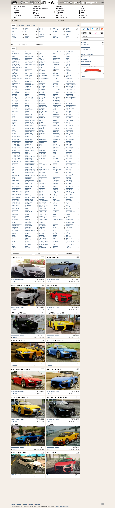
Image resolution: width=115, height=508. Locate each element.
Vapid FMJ (68, 136)
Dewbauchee (28, 155)
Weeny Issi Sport (69, 224)
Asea (13, 109)
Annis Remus (15, 100)
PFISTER (54, 108)
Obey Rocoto (55, 73)
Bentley (13, 33)
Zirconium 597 (69, 238)
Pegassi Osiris (56, 122)
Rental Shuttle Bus (56, 200)
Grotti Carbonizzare (43, 75)
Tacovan (68, 53)
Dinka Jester (28, 178)
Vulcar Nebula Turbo (70, 211)
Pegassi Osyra (56, 123)
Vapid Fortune (69, 142)
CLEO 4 (15, 8)
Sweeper (54, 247)
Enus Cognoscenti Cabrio (30, 221)
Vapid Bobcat (69, 114)
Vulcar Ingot (68, 208)
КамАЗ (67, 36)
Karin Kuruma (42, 194)
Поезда (60, 15)
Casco (26, 67)
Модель (13, 48)
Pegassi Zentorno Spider (58, 137)
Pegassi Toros (56, 130)
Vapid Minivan (69, 158)
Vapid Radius (69, 164)
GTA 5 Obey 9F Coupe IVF (55, 341)
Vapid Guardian (69, 148)
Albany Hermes (15, 69)
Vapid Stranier (69, 189)
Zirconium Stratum (70, 241)
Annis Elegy (14, 89)
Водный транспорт (62, 17)
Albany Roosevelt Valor (17, 78)
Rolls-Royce (55, 37)
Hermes (40, 136)
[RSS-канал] (102, 28)
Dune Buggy (28, 203)
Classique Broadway (29, 81)
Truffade (68, 73)
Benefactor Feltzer (16, 139)
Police (54, 156)
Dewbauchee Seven (29, 166)
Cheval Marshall (28, 75)
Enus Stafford (28, 228)
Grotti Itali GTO (42, 83)
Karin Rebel (41, 197)
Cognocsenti (28, 83)
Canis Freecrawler (29, 56)
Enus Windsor (28, 231)
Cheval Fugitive (28, 73)
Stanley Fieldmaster (57, 231)
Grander (40, 65)
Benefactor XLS (15, 163)
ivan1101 (15, 477)
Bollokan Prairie (15, 175)
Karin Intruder (42, 192)
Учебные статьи (36, 15)
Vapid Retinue (69, 167)
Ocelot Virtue (55, 94)
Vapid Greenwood (70, 147)
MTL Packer (41, 235)
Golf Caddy (41, 64)
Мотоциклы (60, 8)
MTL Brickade (42, 224)
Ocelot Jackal (55, 80)
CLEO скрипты (84, 10)
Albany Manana (15, 72)
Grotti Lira (41, 84)
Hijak (40, 137)
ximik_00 (14, 281)
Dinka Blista (28, 174)
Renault (54, 36)
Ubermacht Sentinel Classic (71, 90)
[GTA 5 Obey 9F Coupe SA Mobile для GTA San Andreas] (28, 380)
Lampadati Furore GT (43, 214)
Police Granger (56, 161)
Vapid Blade (68, 112)
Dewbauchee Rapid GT (30, 163)
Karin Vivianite (42, 206)
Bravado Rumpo (15, 205)
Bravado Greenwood (16, 194)
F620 (26, 235)
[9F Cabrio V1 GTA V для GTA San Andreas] (63, 268)
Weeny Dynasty (69, 219)
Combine (27, 94)
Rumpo (54, 208)
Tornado (68, 64)
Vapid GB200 (69, 144)
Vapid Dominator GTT (70, 133)
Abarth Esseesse (15, 53)
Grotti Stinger (42, 90)
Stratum (54, 236)
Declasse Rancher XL (30, 130)
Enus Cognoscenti (29, 219)
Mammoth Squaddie (57, 51)
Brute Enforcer (15, 221)
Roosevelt (55, 205)
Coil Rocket (27, 90)
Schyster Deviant (56, 217)
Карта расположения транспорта (40, 8)
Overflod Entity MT (56, 100)
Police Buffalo (55, 158)
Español (31, 504)
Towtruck (68, 65)
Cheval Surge (28, 78)
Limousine (41, 222)
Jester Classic (42, 172)
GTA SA (27, 36)
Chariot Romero (28, 69)
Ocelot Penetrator (56, 89)
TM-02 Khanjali (69, 51)
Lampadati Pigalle (43, 217)
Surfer (54, 244)
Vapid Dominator (69, 130)
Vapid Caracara (69, 120)
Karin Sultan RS (42, 202)
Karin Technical (42, 203)
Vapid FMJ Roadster (70, 137)
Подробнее (92, 79)
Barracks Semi (15, 134)
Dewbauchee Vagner (29, 172)
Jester (40, 170)
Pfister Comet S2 (56, 145)
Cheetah (27, 70)
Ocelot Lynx (55, 86)
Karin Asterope (42, 181)
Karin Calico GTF (42, 184)
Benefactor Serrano (16, 152)
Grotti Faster (41, 80)
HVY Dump (41, 114)
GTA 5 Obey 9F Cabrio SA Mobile (57, 397)
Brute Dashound (15, 219)
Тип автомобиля (20, 25)
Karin (40, 180)
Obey (54, 67)
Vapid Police (68, 161)
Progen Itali (55, 184)
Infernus (40, 159)
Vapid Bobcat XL (69, 116)
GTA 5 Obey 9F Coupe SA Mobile (21, 369)
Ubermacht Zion (69, 95)
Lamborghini (41, 34)
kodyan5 (49, 281)
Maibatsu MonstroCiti (43, 239)
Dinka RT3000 (28, 186)
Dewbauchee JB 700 (29, 158)
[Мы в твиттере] (92, 28)
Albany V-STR (15, 80)
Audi (13, 29)
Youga (67, 230)
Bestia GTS (14, 166)
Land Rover (41, 36)
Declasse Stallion (29, 136)
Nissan (54, 33)
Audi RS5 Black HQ (85, 64)
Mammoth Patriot (42, 247)
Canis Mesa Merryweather (30, 61)
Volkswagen (68, 31)
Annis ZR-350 (15, 106)
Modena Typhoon (56, 58)
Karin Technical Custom (44, 205)
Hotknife (40, 144)
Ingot (40, 161)
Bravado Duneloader (16, 188)
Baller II (13, 128)
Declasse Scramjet (29, 134)
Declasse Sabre (28, 133)
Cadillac (13, 36)
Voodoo (67, 205)
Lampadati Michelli (43, 216)
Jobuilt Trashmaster (43, 177)
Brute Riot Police (15, 225)
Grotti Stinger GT (42, 92)
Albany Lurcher (15, 70)
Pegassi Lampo (56, 117)
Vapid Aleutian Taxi (70, 106)
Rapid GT (55, 195)
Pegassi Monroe (56, 120)
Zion (67, 235)
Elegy (26, 208)
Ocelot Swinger (56, 92)
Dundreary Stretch (29, 200)
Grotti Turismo (42, 94)
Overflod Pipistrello (57, 105)
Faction (27, 241)
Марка (13, 25)
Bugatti (13, 34)
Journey (40, 178)
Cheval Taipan (28, 80)
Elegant (27, 206)
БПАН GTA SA (36, 13)
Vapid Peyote (69, 159)
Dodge (26, 28)
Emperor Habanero (29, 213)
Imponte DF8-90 (42, 150)
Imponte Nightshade (43, 155)
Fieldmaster (27, 247)
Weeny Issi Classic (70, 222)
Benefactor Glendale (16, 141)
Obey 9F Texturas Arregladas (20, 285)
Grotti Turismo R (42, 95)
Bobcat (13, 174)
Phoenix (54, 153)
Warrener (68, 216)
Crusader (27, 103)
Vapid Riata (68, 169)
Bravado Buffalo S (15, 184)
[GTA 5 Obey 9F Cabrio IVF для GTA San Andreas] (28, 408)
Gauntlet (41, 62)
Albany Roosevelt (15, 76)
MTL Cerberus (42, 227)
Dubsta (26, 192)
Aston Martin (14, 28)
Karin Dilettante (42, 186)
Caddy (13, 246)
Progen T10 (55, 188)
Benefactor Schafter (16, 147)
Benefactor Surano (16, 159)
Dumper (27, 194)
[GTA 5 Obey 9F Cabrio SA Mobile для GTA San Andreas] (63, 408)
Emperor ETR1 (28, 211)
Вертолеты (60, 12)
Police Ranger (56, 166)
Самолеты (60, 13)
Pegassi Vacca (56, 133)
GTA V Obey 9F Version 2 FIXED (21, 452)
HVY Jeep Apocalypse (44, 119)
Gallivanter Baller (42, 61)
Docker (26, 189)
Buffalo (13, 235)
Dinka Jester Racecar (30, 180)
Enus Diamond (28, 222)
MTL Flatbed (41, 231)
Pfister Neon (55, 150)
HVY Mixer (41, 122)
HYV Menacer (42, 133)
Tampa (67, 58)
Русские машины (36, 6)
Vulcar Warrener (69, 213)
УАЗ (67, 37)
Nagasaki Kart (56, 64)
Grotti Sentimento (42, 87)
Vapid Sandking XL (70, 175)
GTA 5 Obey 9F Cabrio (54, 369)
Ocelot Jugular (56, 81)
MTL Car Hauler (42, 225)
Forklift (40, 53)
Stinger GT (55, 233)
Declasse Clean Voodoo (30, 119)
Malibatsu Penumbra (43, 244)
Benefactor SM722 (16, 145)
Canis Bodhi (28, 53)
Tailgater (68, 56)
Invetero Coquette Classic (44, 166)
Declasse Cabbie (29, 117)
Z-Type (67, 231)
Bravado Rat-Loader (16, 202)
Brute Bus (14, 216)
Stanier (54, 230)
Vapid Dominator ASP (70, 131)
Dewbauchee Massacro (30, 159)
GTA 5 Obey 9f (51, 452)
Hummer (41, 28)
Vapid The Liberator (70, 192)
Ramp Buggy (55, 192)
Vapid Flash (68, 141)
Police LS (55, 163)
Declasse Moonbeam (29, 128)
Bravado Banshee (15, 180)
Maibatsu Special (42, 242)
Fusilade (41, 56)
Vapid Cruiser (69, 128)
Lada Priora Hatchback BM (87, 54)
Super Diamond (56, 241)
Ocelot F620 (55, 78)
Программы (16, 12)
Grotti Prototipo (42, 86)
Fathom (27, 242)
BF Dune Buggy (15, 119)
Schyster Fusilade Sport (58, 219)
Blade (13, 170)
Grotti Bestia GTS (42, 70)
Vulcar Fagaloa (69, 206)
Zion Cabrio (68, 236)
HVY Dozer (41, 112)
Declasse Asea (28, 112)
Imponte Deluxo (42, 152)
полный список (92, 66)
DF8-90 (27, 106)
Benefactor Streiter (16, 156)
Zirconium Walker (70, 242)
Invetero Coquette (43, 164)
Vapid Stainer (69, 183)
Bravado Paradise (15, 200)
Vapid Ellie (68, 134)
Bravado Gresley (15, 195)
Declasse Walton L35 (29, 148)
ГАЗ (67, 34)
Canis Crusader (28, 54)
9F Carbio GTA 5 (16, 257)
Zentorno (68, 233)
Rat (53, 197)
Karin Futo (41, 189)
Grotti (40, 69)
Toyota (67, 29)
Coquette (27, 100)
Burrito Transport (15, 242)
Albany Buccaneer (16, 59)
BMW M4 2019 (84, 42)
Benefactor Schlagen (16, 148)
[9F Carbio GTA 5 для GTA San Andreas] (28, 268)
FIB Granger (28, 239)
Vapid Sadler (69, 170)
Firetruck (41, 51)
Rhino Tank (55, 203)
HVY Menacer (42, 120)
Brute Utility (14, 231)
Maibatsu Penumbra (43, 241)
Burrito (13, 241)
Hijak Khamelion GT (43, 141)
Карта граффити (36, 10)
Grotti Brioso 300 (42, 73)
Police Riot (55, 167)
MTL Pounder (42, 236)
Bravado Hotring (15, 199)
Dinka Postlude (28, 183)
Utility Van (68, 100)
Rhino (54, 202)
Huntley (40, 147)
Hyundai (41, 29)
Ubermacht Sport (69, 94)
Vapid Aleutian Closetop (71, 105)
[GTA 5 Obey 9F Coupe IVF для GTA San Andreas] (63, 352)
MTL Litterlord (42, 233)
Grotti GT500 (41, 81)
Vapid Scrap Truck (70, 178)
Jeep (40, 31)
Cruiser (27, 101)
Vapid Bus (68, 119)
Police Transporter (56, 174)
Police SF (55, 170)
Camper (13, 249)
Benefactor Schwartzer (16, 150)
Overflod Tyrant (56, 106)
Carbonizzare (28, 65)
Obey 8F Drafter (56, 69)
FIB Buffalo (27, 238)
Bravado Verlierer (15, 208)
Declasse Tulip (28, 142)
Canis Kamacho (28, 58)
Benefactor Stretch (16, 158)
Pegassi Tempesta (56, 127)
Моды (82, 6)
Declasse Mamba (29, 127)
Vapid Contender (69, 127)
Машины (60, 6)
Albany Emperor (15, 62)
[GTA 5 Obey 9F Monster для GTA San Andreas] (28, 324)
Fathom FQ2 (28, 244)
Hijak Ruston (41, 142)
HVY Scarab (41, 128)
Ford (26, 31)
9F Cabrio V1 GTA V (53, 257)
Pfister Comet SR (56, 147)
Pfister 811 (55, 142)
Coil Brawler (28, 86)
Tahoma (68, 54)
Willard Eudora (69, 225)
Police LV (55, 164)
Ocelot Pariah (55, 87)
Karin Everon (42, 188)
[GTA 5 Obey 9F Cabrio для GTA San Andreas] (63, 380)
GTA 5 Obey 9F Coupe (18, 341)
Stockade (55, 235)
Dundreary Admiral (29, 195)
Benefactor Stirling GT (16, 155)
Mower (54, 61)
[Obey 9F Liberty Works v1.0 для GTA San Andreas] (63, 324)
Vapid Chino (68, 122)
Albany (13, 56)
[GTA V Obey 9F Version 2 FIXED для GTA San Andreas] (28, 464)
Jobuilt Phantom (42, 175)
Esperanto (27, 233)
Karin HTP (41, 191)
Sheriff (54, 225)
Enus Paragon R (28, 227)
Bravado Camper (15, 186)
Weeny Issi (68, 221)
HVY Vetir (41, 130)
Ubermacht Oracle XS (70, 83)
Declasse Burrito (28, 116)
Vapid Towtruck (69, 195)
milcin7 (83, 76)
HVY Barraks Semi (43, 106)
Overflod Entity (56, 98)
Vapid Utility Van (69, 197)
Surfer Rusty (55, 246)
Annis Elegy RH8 (15, 90)
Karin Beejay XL (42, 183)
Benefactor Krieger (16, 142)
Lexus (40, 37)
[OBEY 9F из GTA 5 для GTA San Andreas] (63, 296)
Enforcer (27, 214)
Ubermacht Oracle (70, 81)
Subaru (67, 28)
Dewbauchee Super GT (30, 170)
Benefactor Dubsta (16, 136)
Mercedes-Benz (56, 29)
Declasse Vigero (28, 145)
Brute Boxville (15, 214)
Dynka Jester (28, 205)
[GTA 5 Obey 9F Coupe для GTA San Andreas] (28, 352)
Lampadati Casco (42, 208)
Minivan (54, 56)
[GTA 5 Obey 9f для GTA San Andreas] (63, 464)
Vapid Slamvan (69, 180)
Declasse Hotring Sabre (30, 123)
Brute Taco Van (15, 228)
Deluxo (26, 152)
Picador (54, 155)
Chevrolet (14, 37)
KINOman (50, 309)
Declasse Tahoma (29, 137)
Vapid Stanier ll (69, 188)
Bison (13, 169)
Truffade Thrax (69, 78)
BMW (13, 31)
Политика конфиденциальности (62, 506)
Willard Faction (69, 227)
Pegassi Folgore (56, 112)
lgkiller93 (14, 309)
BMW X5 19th (84, 51)
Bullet (13, 239)
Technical (68, 61)
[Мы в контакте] (83, 28)
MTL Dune (41, 228)
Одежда (82, 13)
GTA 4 (26, 33)
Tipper (67, 62)
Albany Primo (15, 73)
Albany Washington (16, 83)
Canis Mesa (28, 59)
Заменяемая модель (31, 25)
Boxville (13, 177)
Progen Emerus (56, 181)
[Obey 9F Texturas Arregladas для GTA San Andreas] (28, 296)
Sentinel (54, 222)
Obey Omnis (55, 72)
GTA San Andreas (15, 279)
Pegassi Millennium (57, 119)
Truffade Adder (69, 75)
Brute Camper (15, 217)
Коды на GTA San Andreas (19, 6)
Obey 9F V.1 (50, 425)
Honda (26, 37)
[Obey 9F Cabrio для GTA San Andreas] (28, 436)
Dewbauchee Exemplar (30, 156)
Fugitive (40, 54)
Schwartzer (55, 216)
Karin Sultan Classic (43, 200)
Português (37, 504)
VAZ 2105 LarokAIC (85, 47)
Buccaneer (14, 233)
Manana (54, 53)
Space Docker (56, 228)
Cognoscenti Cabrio (29, 84)
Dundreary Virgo (28, 202)
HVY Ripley (41, 127)
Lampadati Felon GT (43, 213)
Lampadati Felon (42, 211)
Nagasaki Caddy (56, 62)
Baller (13, 127)
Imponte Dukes (42, 153)
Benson (13, 164)
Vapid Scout (68, 177)
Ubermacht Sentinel (70, 89)
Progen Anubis (56, 180)
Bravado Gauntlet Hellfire (17, 192)
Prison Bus (55, 178)
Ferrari (26, 29)
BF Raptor (14, 123)
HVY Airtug (41, 101)
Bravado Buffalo (15, 183)
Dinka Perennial (28, 181)
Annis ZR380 (14, 108)
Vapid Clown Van (69, 125)
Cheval (26, 72)
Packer (54, 109)
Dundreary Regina (29, 199)
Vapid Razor (68, 166)
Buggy (13, 238)
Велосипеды (61, 10)
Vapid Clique (69, 123)
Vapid (67, 101)
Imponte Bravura (42, 148)
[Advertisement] (57, 491)
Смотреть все (45, 40)
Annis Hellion (15, 95)
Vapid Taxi (68, 191)
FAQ (14, 17)
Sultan (54, 239)
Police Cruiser (56, 159)
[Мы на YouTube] (97, 28)
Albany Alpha (15, 58)
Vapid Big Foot (69, 111)
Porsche (54, 34)
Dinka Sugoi (28, 188)
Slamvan (54, 227)
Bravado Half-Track (16, 197)
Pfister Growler (56, 148)
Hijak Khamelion (42, 139)
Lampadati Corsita (43, 210)
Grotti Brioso (41, 72)
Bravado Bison (15, 181)
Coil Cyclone (28, 87)
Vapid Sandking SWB (70, 174)
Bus (12, 244)
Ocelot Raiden (56, 90)
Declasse (27, 111)
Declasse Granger (29, 122)
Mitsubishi (55, 31)
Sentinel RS (55, 224)
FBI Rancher (28, 236)
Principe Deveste (56, 177)
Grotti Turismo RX (42, 97)
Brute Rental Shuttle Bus (17, 224)
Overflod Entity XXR (57, 103)
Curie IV (27, 105)
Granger (40, 67)
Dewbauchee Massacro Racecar (30, 161)
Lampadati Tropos (43, 219)
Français (19, 504)
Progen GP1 (55, 183)
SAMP (15, 13)
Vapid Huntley (69, 152)
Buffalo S (14, 236)
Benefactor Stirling (16, 153)
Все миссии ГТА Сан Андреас (39, 17)
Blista (13, 172)
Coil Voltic (27, 92)
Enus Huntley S (28, 225)
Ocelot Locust (55, 84)
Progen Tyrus (55, 191)
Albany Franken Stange (17, 65)
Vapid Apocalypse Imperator (71, 108)
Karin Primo (41, 195)
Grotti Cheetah (42, 76)
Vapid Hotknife (69, 150)
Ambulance (14, 86)
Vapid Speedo (69, 181)
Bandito (13, 130)
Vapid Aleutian (69, 103)
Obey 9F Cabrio (16, 425)
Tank (67, 59)
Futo (40, 58)
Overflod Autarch (56, 97)
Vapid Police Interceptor (71, 163)
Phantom (54, 152)
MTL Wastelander (42, 238)
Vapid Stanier (69, 184)
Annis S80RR (15, 101)
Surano (54, 242)
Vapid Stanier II (69, 186)
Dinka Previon (28, 184)
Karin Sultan (41, 199)
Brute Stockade (15, 227)
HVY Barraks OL (42, 105)
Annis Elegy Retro (15, 92)
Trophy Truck (69, 72)
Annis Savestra (15, 105)
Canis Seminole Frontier (30, 64)
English (13, 504)
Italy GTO (41, 167)
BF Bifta (13, 114)
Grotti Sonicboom (42, 89)
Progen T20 (55, 189)
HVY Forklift (41, 116)
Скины (82, 12)
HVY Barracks (42, 103)
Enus (26, 217)
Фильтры (77, 25)
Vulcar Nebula (69, 210)
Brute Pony (14, 222)
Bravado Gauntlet (15, 189)
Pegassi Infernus (56, 116)
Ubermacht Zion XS (70, 98)
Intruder (40, 163)
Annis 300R (14, 87)
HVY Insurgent (42, 117)
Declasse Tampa (29, 139)
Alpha (13, 84)
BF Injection (14, 120)
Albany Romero (15, 75)
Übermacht (68, 247)
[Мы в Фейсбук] (88, 28)
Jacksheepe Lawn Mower (44, 169)
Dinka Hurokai (28, 177)
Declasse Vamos (29, 144)
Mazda (54, 28)
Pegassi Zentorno (56, 136)
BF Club (13, 117)
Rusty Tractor (55, 211)
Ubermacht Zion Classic (71, 97)
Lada (40, 33)
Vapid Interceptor (69, 156)
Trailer (67, 69)
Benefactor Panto (15, 144)
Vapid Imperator (69, 155)
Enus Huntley (28, 224)
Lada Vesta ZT (84, 59)
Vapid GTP (68, 145)
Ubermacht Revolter (70, 86)
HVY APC (41, 100)
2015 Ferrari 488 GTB (86, 49)
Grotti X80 (41, 98)
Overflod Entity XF (56, 101)
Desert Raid (28, 153)
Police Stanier (56, 172)
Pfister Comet (55, 144)
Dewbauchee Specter (30, 169)
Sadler (54, 213)
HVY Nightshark (42, 125)
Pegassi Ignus (56, 114)
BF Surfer (14, 125)
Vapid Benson (69, 109)
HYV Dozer (41, 131)
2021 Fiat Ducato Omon (86, 56)
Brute (13, 211)
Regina (54, 199)
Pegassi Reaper (56, 125)
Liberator (41, 221)
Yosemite (68, 228)
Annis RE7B (14, 98)
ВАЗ (67, 33)
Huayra (40, 145)
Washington (68, 217)
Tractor (67, 67)
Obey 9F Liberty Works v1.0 (55, 313)
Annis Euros (14, 94)
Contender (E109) (29, 97)
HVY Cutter (41, 109)
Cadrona (14, 247)
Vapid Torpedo (69, 194)
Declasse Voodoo (29, 147)
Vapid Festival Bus (70, 139)
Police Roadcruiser (57, 169)
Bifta (13, 167)
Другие (67, 246)
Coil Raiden (28, 89)
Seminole (55, 221)
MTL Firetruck (42, 230)
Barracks (14, 133)
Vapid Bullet (68, 117)
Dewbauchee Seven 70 (30, 167)
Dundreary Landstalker (30, 197)
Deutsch (25, 504)
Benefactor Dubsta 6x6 (17, 137)
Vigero (67, 202)
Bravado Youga (15, 210)
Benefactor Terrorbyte (16, 161)
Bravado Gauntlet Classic (17, 191)
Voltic (67, 203)
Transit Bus (68, 70)
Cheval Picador (28, 76)
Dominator (27, 191)
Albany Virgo (14, 81)
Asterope (14, 112)
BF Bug (13, 116)
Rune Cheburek (56, 210)
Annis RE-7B (14, 97)
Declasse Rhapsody (29, 131)
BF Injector (14, 122)
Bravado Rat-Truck (16, 203)
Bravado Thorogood (16, 206)
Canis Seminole (28, 62)
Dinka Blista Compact (30, 175)
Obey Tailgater (56, 75)
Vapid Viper (68, 199)
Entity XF (27, 216)
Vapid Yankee (69, 200)
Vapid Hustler (69, 153)
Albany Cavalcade (16, 61)
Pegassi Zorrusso (56, 139)
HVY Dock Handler (43, 111)
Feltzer (26, 246)
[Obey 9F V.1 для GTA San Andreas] (63, 436)
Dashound (27, 108)
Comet (26, 95)
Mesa (54, 54)
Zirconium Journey (70, 239)
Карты (34, 12)
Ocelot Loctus (55, 83)
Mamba (40, 246)
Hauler (40, 134)
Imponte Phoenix (42, 156)
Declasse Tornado (29, 141)
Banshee (14, 131)
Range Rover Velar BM (86, 61)
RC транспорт (84, 15)
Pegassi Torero (56, 128)
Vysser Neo (68, 214)
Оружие (82, 8)
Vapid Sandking (69, 172)
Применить (69, 253)
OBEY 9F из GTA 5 (53, 285)
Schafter (54, 214)
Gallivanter (41, 59)
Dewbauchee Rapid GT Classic (30, 164)
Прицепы (83, 17)
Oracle (54, 95)
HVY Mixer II (41, 123)
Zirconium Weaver (70, 244)
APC (13, 51)
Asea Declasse (15, 111)
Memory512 (16, 10)
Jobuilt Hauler (42, 174)
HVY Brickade (42, 108)
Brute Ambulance (15, 213)
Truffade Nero (69, 76)
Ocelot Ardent (55, 76)
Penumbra (55, 141)
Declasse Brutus (28, 114)
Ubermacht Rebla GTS (71, 84)
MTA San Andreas (17, 15)
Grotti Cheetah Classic (44, 78)
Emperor (27, 210)
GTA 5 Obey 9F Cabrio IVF (19, 397)
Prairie (54, 175)
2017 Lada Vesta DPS (86, 44)
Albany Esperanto (15, 64)
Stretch (54, 238)
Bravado (13, 178)
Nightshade (55, 65)
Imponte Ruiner (42, 158)
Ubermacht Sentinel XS (71, 92)
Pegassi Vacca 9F (56, 134)
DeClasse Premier (29, 109)
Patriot (54, 111)
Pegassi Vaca (55, 131)
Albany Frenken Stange (17, 67)
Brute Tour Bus (15, 230)
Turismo (67, 80)
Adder (13, 54)
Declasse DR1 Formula (30, 120)
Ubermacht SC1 (69, 87)
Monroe (54, 59)
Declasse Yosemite (29, 150)
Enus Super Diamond (30, 230)
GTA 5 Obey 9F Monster (18, 313)
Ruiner (54, 206)
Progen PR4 (55, 186)
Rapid (54, 194)
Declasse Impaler (29, 125)
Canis (26, 51)
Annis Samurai (15, 103)
